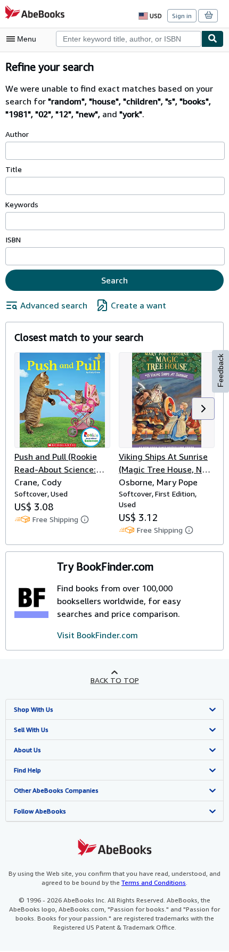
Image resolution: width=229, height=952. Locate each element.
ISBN (13, 239)
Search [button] (114, 280)
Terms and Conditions (153, 882)
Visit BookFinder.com (97, 635)
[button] (203, 408)
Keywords (21, 204)
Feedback (220, 370)
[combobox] (128, 39)
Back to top (115, 680)
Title (13, 169)
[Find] (212, 39)
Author (17, 134)
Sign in (182, 16)
